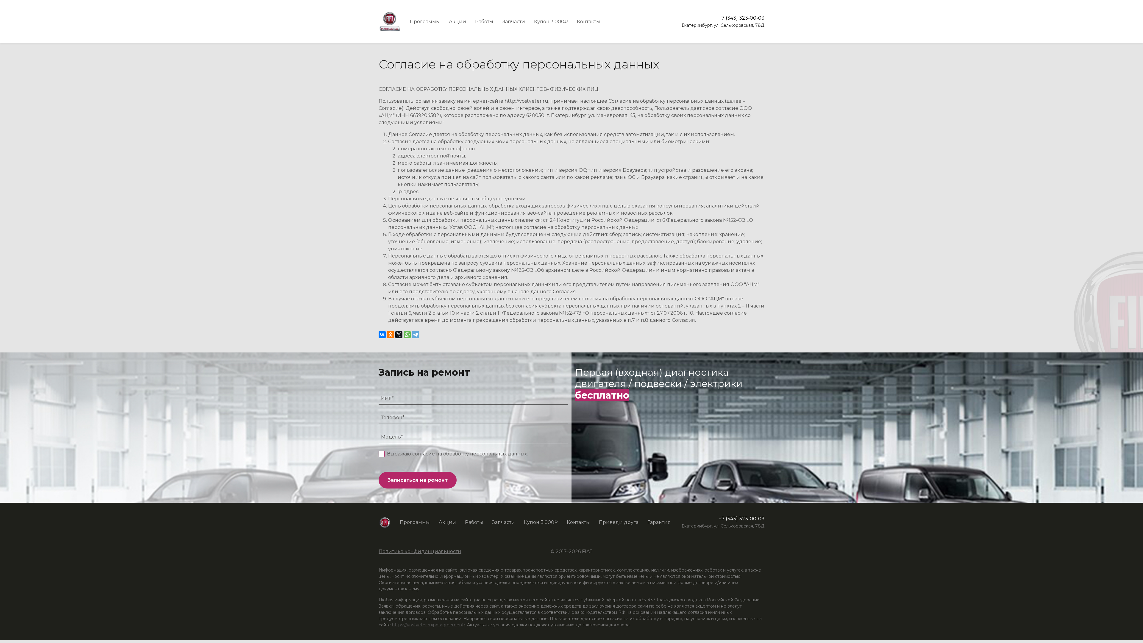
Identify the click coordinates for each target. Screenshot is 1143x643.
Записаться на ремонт (418, 480)
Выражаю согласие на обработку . (457, 454)
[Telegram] (415, 334)
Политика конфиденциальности (420, 551)
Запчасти (513, 21)
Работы (484, 21)
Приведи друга (618, 522)
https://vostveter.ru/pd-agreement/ (428, 625)
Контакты (588, 21)
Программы (425, 21)
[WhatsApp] (407, 334)
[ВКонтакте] (382, 334)
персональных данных (498, 454)
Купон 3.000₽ (551, 21)
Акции (457, 21)
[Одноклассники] (390, 334)
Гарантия (659, 522)
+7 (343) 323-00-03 (741, 18)
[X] (398, 334)
